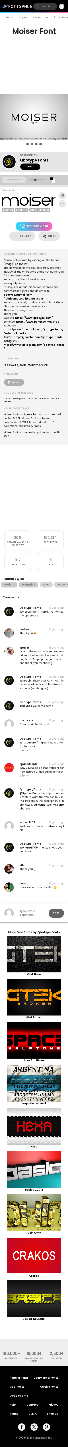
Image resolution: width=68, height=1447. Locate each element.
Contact (30, 166)
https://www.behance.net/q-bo (37, 322)
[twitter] (34, 1427)
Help (13, 1404)
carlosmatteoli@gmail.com (24, 298)
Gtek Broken (34, 1017)
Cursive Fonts (49, 1387)
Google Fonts (19, 1396)
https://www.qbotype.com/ (34, 318)
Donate (15, 382)
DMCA (32, 1413)
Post (56, 913)
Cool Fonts (17, 1387)
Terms (14, 1413)
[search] (45, 6)
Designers (57, 1358)
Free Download (37, 226)
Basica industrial (34, 1319)
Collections (40, 17)
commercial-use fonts (34, 1359)
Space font (31, 414)
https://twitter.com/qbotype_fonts (38, 337)
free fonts (11, 1358)
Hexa (34, 1146)
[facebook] (21, 1427)
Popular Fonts (19, 1378)
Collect (25, 236)
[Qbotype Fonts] (11, 162)
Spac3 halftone (34, 1060)
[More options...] (62, 203)
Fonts (9, 17)
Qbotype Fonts (34, 160)
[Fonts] (17, 6)
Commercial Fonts (46, 1378)
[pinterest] (46, 1427)
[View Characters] (62, 195)
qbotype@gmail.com (18, 295)
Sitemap (52, 1413)
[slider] (35, 180)
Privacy (53, 1404)
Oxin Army (34, 1233)
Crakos (34, 1276)
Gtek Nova (34, 974)
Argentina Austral (34, 1103)
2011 (17, 537)
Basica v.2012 (34, 1189)
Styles (23, 17)
